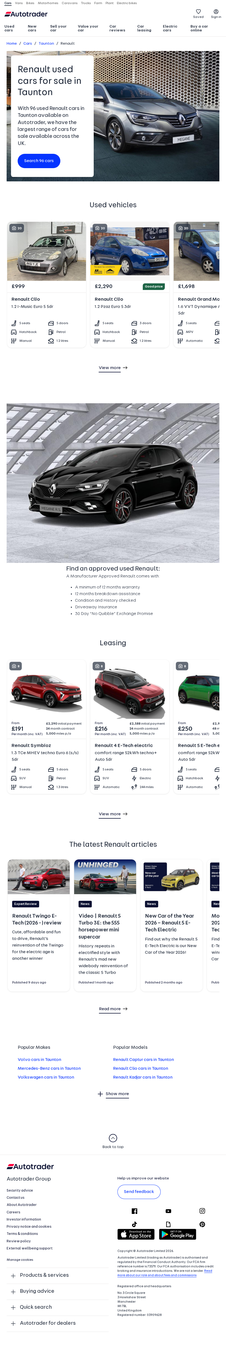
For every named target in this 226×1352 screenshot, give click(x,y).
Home (12, 44)
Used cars (9, 29)
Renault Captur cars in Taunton (143, 1060)
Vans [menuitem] (19, 3)
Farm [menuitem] (98, 3)
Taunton (46, 44)
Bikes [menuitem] (30, 3)
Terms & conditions (22, 1234)
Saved (198, 17)
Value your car (88, 29)
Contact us (16, 1198)
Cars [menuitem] (8, 3)
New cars (32, 29)
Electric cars (170, 29)
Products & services (44, 1275)
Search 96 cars (39, 161)
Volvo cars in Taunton (39, 1060)
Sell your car (58, 29)
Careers (13, 1212)
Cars (27, 44)
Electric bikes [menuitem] (127, 3)
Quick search (36, 1307)
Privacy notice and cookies (29, 1227)
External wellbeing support (29, 1248)
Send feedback (139, 1192)
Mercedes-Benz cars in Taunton (49, 1068)
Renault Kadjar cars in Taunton (143, 1077)
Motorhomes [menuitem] (48, 3)
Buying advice (37, 1291)
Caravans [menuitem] (70, 3)
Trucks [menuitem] (86, 3)
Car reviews (117, 29)
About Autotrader (22, 1205)
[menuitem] (13, 28)
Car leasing (144, 29)
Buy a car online (199, 29)
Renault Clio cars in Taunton (140, 1068)
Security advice (20, 1190)
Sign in (216, 17)
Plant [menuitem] (110, 3)
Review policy (19, 1241)
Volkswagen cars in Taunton (46, 1077)
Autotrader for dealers (48, 1323)
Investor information (24, 1219)
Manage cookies (20, 1260)
